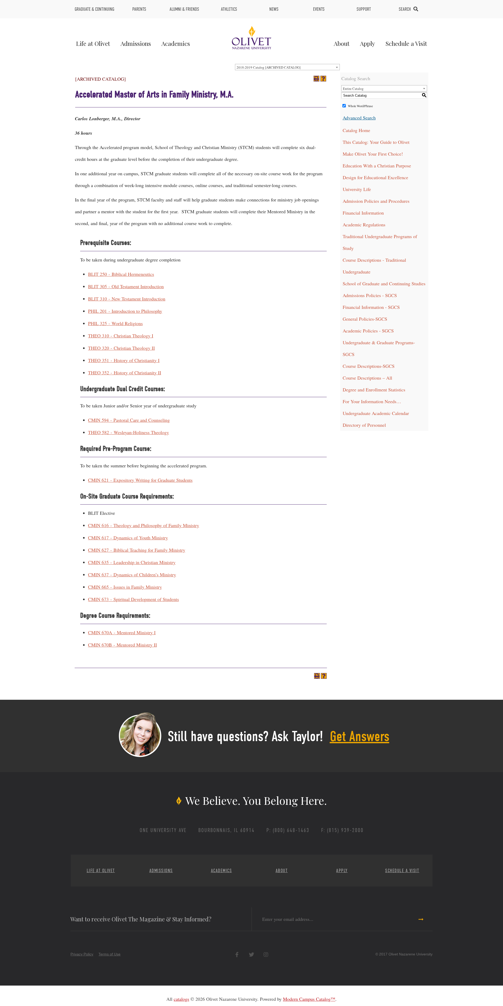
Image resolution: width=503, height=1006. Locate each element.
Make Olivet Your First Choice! (373, 154)
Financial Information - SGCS (371, 307)
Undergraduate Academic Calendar (376, 413)
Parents (139, 9)
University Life (357, 189)
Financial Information (363, 213)
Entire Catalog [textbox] (353, 88)
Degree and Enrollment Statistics (374, 389)
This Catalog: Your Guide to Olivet (376, 142)
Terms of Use (110, 954)
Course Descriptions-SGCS (369, 366)
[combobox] (287, 67)
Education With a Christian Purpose (377, 165)
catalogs (181, 999)
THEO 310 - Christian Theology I (120, 335)
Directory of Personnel (364, 425)
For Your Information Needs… (372, 401)
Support (364, 9)
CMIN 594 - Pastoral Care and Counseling (129, 420)
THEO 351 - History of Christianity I (124, 360)
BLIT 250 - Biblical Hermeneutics (121, 274)
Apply (367, 43)
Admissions (136, 43)
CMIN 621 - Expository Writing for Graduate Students (140, 480)
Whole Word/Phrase (360, 106)
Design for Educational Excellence (375, 177)
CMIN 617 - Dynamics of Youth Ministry (128, 537)
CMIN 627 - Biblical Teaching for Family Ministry (136, 550)
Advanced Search (359, 117)
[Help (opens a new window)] (323, 78)
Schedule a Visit (406, 43)
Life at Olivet (93, 43)
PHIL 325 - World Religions (115, 323)
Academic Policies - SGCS (368, 330)
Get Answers (359, 736)
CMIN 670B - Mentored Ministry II (122, 645)
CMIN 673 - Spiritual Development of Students (133, 599)
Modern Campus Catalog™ (309, 999)
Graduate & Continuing (94, 9)
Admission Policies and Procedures (376, 201)
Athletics (229, 9)
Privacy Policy (81, 954)
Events (319, 9)
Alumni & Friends (184, 9)
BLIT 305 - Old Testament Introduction (126, 286)
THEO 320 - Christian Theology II (121, 348)
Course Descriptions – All (367, 378)
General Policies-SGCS (365, 319)
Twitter (251, 954)
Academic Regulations (364, 224)
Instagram (266, 954)
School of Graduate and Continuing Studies (384, 283)
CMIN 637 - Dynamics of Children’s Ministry (132, 574)
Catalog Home (356, 130)
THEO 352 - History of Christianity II (124, 372)
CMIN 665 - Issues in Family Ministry (125, 587)
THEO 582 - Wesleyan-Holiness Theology (128, 432)
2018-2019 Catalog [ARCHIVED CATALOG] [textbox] (268, 67)
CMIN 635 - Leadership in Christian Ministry (132, 562)
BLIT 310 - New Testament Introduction (126, 299)
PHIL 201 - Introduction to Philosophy (125, 311)
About (341, 43)
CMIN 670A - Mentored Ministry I (122, 632)
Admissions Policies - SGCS (370, 295)
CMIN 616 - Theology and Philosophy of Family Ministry (143, 525)
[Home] (251, 37)
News (273, 9)
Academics (175, 43)
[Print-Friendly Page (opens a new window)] (316, 78)
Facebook (237, 954)
